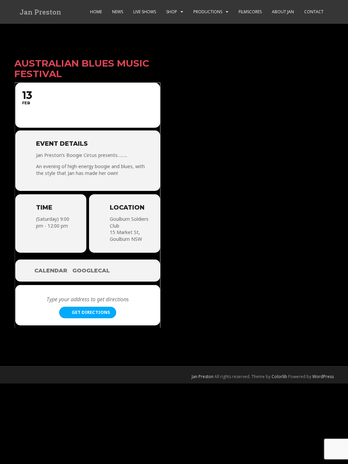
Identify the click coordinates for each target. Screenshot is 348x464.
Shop (171, 12)
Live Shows (144, 12)
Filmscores (250, 12)
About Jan (283, 12)
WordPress (323, 376)
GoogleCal (91, 270)
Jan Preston (40, 11)
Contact (314, 12)
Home (96, 12)
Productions (207, 12)
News (117, 12)
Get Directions (91, 312)
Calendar (50, 270)
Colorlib (279, 376)
